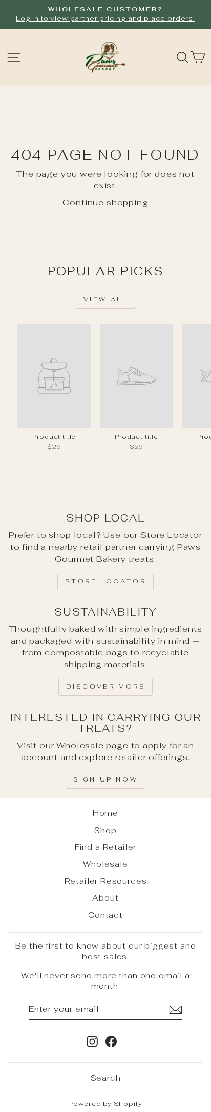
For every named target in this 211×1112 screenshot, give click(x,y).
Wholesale (105, 864)
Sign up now (105, 779)
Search (106, 1078)
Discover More (105, 686)
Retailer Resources (106, 881)
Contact (105, 915)
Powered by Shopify (105, 1103)
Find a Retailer (105, 847)
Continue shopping (105, 202)
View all (105, 299)
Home (105, 813)
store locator (105, 581)
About (105, 898)
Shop (105, 830)
